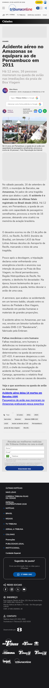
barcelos (7, 419)
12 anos (20, 415)
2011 (28, 415)
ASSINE (39, 2)
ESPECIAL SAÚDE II (34, 15)
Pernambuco (37, 423)
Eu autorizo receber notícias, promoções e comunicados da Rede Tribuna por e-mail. (23, 460)
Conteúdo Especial (13, 553)
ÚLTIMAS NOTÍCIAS (14, 488)
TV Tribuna (21, 15)
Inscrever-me (24, 469)
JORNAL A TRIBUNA (14, 529)
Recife (26, 428)
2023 (36, 415)
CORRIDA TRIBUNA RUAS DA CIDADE (17, 497)
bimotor (18, 419)
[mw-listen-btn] (4, 111)
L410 (6, 423)
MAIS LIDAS (11, 492)
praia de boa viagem (12, 428)
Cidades (5, 41)
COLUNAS (10, 534)
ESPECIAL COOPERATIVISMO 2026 (16, 503)
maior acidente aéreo (20, 423)
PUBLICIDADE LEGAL (15, 544)
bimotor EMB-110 (31, 419)
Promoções (10, 540)
